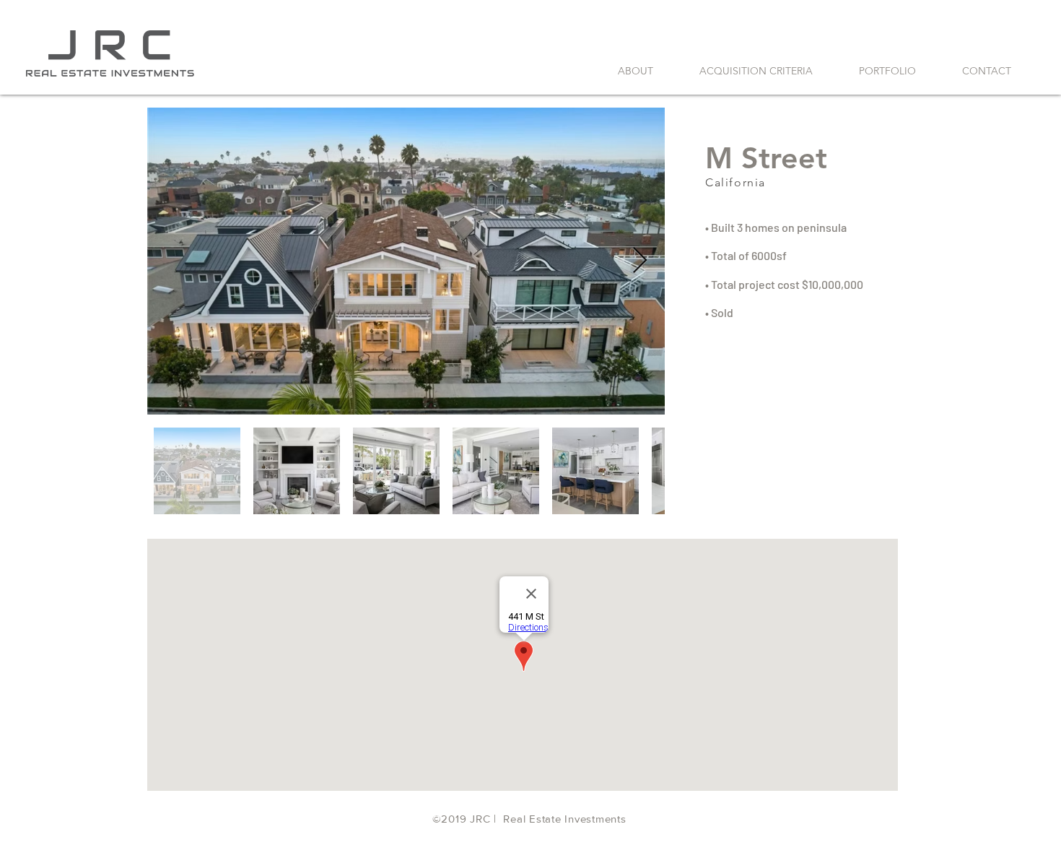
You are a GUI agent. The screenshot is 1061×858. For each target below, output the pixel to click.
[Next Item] (640, 261)
